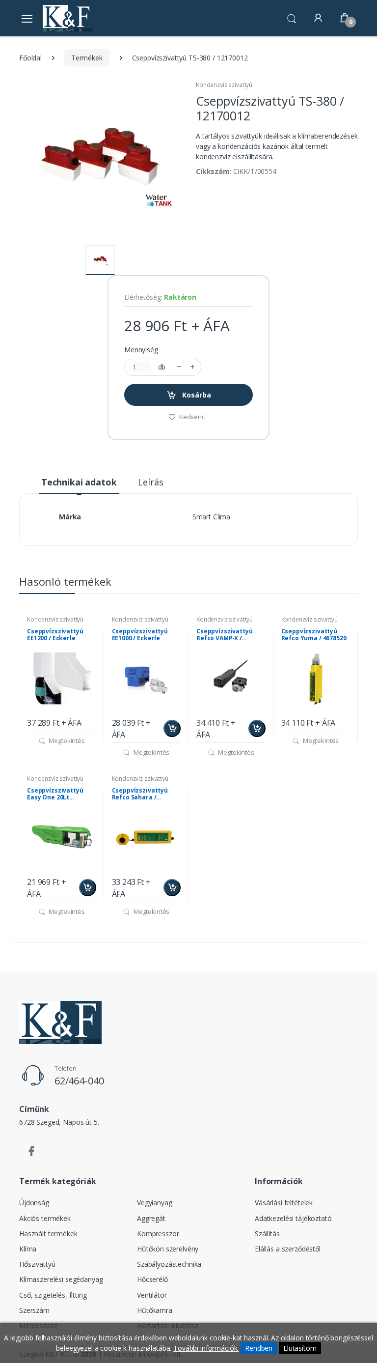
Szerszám (34, 1310)
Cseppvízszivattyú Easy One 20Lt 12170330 (55, 794)
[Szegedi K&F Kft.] (68, 18)
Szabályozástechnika (169, 1264)
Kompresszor (158, 1233)
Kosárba (195, 394)
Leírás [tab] (150, 482)
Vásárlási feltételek (284, 1202)
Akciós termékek (45, 1218)
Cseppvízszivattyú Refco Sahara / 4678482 (140, 794)
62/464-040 (79, 1080)
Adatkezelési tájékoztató (293, 1218)
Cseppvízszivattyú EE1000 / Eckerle (140, 635)
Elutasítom (300, 1348)
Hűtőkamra (154, 1310)
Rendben (258, 1348)
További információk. (206, 1348)
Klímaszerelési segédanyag (61, 1279)
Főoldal (30, 57)
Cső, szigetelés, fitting (53, 1295)
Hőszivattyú (37, 1264)
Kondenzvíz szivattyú (224, 85)
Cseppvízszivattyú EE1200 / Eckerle (55, 635)
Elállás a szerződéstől (288, 1248)
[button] (291, 17)
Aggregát (151, 1218)
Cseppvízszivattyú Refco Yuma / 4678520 (314, 635)
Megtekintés (66, 740)
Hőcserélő (152, 1279)
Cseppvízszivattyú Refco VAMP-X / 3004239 (224, 635)
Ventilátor (152, 1295)
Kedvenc (191, 416)
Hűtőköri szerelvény (167, 1248)
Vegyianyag (154, 1202)
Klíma (27, 1248)
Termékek (87, 57)
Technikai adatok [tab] (79, 482)
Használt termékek (48, 1233)
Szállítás (267, 1233)
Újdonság (34, 1202)
